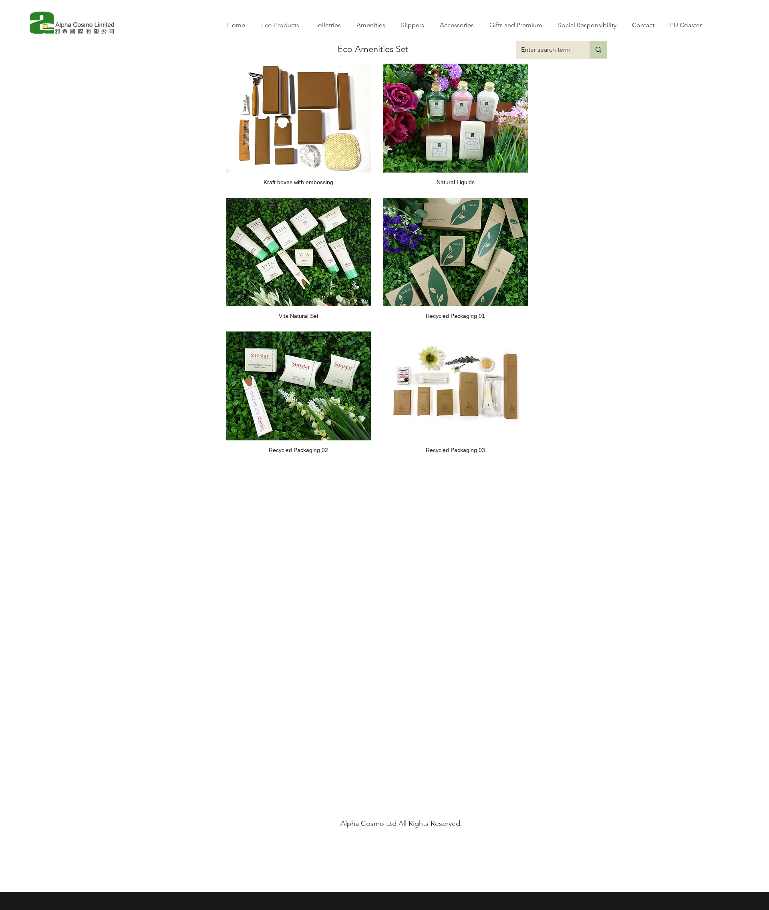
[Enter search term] (598, 49)
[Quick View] (298, 118)
